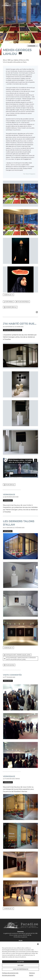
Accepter (20, 961)
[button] (38, 944)
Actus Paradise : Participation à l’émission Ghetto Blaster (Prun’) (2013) (21, 658)
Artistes (7, 40)
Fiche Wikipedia (23, 301)
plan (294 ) (10, 484)
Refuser (20, 965)
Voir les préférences (20, 969)
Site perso (9, 301)
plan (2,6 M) (10, 665)
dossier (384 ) (11, 307)
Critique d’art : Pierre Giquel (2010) (18, 655)
